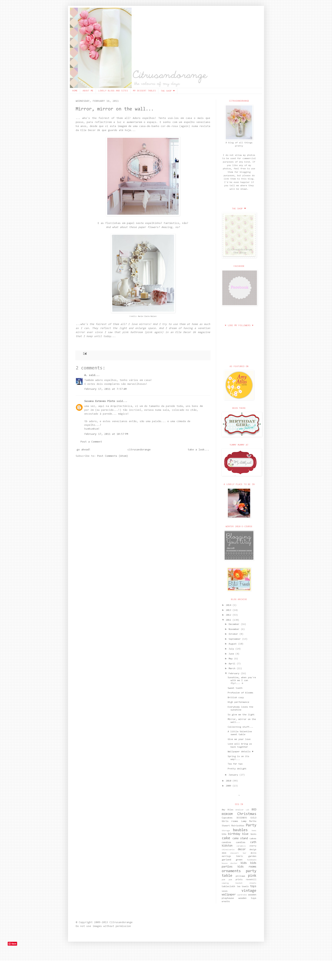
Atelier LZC (242, 810)
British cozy (236, 697)
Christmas (246, 814)
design (252, 850)
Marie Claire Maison (146, 316)
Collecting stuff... (240, 727)
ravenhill (251, 880)
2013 (229, 610)
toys (253, 886)
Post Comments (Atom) (112, 456)
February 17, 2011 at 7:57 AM (105, 389)
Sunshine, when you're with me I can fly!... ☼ (242, 680)
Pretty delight (237, 769)
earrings (226, 856)
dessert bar (238, 853)
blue (245, 834)
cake (226, 838)
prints (239, 880)
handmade (251, 860)
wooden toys (247, 898)
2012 (229, 615)
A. (85, 375)
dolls (253, 853)
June (232, 654)
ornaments (231, 871)
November (235, 629)
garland (226, 860)
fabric (239, 856)
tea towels (243, 887)
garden (252, 856)
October (234, 634)
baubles (240, 830)
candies (226, 842)
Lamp (244, 821)
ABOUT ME (88, 91)
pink (252, 876)
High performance (238, 702)
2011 (229, 620)
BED (254, 809)
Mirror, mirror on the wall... (115, 109)
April (233, 664)
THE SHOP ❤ (168, 91)
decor (242, 849)
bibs (224, 834)
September (235, 639)
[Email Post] (84, 353)
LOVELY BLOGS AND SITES (113, 91)
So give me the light (241, 715)
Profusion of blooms (240, 693)
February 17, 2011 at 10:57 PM (106, 434)
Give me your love (239, 739)
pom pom (227, 880)
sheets (252, 883)
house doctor (229, 863)
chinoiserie (228, 850)
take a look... (198, 449)
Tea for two (235, 764)
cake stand (240, 838)
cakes (253, 838)
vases (224, 891)
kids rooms (246, 866)
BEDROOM (227, 814)
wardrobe (242, 895)
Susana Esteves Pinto (99, 401)
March (233, 668)
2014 (229, 605)
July (232, 649)
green (239, 860)
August (233, 644)
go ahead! (83, 449)
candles (240, 842)
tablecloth (228, 886)
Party (251, 825)
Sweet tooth (235, 688)
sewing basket (232, 883)
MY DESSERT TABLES (144, 91)
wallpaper (229, 894)
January (234, 775)
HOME (75, 91)
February (235, 673)
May (231, 659)
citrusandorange (139, 449)
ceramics (241, 846)
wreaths (226, 902)
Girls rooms (230, 821)
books (253, 834)
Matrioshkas (238, 826)
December (235, 624)
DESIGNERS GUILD (246, 818)
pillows (240, 876)
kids (244, 863)
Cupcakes (227, 818)
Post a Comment (91, 442)
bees (254, 831)
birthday (234, 834)
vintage (249, 891)
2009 (229, 786)
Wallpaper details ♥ (240, 752)
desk (224, 853)
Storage (226, 831)
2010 (229, 781)
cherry (252, 846)
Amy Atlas (227, 810)
